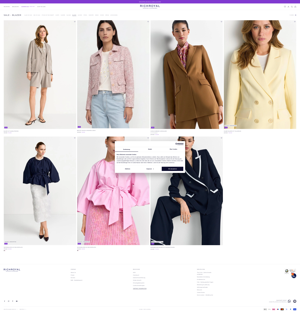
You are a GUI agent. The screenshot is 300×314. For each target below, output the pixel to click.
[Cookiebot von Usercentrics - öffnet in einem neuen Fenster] (176, 144)
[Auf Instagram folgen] (8, 301)
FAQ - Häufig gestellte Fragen (205, 282)
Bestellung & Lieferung (203, 284)
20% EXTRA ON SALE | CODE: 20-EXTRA (150, 1)
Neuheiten (7, 6)
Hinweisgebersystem (138, 283)
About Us (73, 272)
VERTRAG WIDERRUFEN (139, 288)
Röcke (107, 15)
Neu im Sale (37, 15)
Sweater (91, 15)
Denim (97, 15)
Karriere (73, 277)
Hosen (102, 15)
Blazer (74, 15)
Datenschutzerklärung (139, 277)
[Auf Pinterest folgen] (12, 301)
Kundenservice (201, 279)
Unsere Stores (201, 292)
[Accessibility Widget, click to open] (294, 301)
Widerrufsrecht (137, 280)
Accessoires (114, 15)
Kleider (63, 15)
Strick (85, 15)
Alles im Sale (28, 15)
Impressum (136, 275)
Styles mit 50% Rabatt (48, 15)
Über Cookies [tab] (173, 149)
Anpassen (149, 168)
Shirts (57, 15)
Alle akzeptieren (172, 168)
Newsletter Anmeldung (203, 277)
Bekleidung (15, 6)
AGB (134, 272)
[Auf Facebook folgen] (4, 301)
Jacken (80, 15)
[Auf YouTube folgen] (17, 301)
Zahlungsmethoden (202, 287)
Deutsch (22, 309)
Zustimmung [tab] (126, 149)
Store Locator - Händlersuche (205, 295)
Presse (72, 275)
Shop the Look (41, 6)
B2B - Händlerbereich (76, 280)
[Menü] (295, 270)
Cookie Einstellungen (139, 285)
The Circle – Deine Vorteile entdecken (204, 273)
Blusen (69, 15)
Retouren (199, 290)
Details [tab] (150, 149)
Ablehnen (127, 168)
